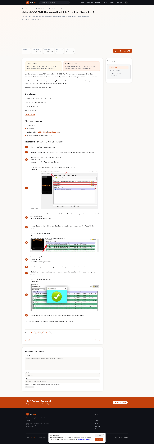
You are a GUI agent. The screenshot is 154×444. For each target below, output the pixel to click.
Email (27, 378)
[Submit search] (67, 2)
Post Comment (30, 387)
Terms (120, 437)
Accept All (99, 439)
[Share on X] (31, 332)
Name (27, 372)
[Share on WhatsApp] (42, 332)
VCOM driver (42, 132)
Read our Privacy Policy (84, 439)
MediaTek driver (53, 132)
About (97, 423)
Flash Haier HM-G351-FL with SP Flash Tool (118, 74)
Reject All (98, 435)
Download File (30, 114)
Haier (28, 9)
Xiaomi (97, 2)
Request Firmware (120, 402)
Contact (119, 2)
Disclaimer (98, 429)
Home (82, 2)
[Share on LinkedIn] (39, 332)
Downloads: (113, 67)
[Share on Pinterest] (46, 332)
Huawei (104, 2)
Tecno (111, 2)
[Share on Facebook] (35, 332)
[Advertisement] (77, 34)
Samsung (89, 2)
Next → (97, 340)
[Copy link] (50, 332)
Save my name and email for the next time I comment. (44, 384)
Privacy (115, 437)
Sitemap (126, 437)
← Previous (28, 340)
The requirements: (115, 70)
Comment (28, 355)
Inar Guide (32, 437)
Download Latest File (123, 51)
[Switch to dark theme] (126, 2)
